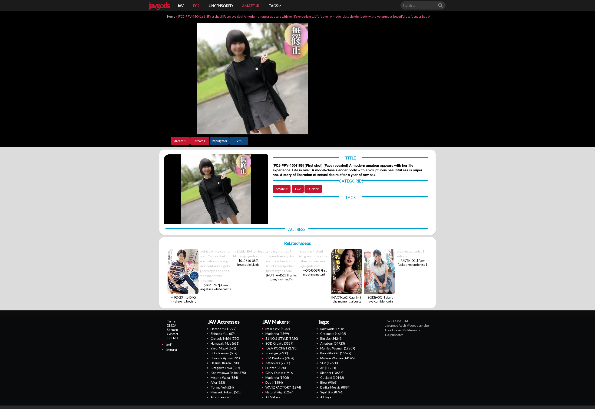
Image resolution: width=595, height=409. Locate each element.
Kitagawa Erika (225, 368)
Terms (171, 321)
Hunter (275, 368)
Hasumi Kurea (225, 363)
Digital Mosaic (335, 387)
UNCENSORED (221, 5)
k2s (239, 141)
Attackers (277, 363)
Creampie (333, 334)
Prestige (276, 353)
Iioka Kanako (224, 353)
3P (328, 368)
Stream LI (200, 141)
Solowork (333, 329)
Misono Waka (224, 377)
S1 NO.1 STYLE (281, 338)
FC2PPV (313, 189)
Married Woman (337, 348)
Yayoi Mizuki (223, 348)
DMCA (171, 325)
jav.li (169, 344)
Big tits (331, 338)
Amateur (282, 189)
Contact (172, 334)
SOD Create (279, 343)
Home (171, 16)
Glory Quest (279, 373)
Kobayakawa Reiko (228, 373)
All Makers (273, 397)
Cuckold (332, 377)
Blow (328, 382)
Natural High (279, 392)
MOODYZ (277, 329)
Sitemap (172, 330)
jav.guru (171, 349)
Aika (218, 382)
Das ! (274, 382)
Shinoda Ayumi (225, 358)
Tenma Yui (222, 387)
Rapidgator (219, 141)
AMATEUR (250, 5)
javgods (159, 5)
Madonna (277, 334)
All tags (325, 397)
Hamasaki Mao (225, 343)
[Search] (440, 5)
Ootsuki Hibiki (225, 338)
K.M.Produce (279, 358)
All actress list (221, 397)
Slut (329, 363)
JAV (180, 5)
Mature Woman (337, 358)
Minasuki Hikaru (226, 392)
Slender (331, 373)
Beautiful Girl (335, 353)
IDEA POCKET (281, 348)
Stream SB (180, 141)
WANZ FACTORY (283, 387)
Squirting (332, 392)
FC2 (196, 5)
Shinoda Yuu (224, 334)
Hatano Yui (223, 329)
